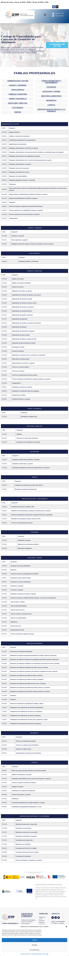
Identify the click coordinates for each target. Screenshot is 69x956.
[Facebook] (53, 6)
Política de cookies (25, 953)
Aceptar (34, 940)
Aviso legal (45, 953)
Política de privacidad (36, 953)
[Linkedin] (58, 917)
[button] (66, 926)
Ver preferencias (34, 950)
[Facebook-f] (52, 917)
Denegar (34, 945)
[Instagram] (57, 6)
